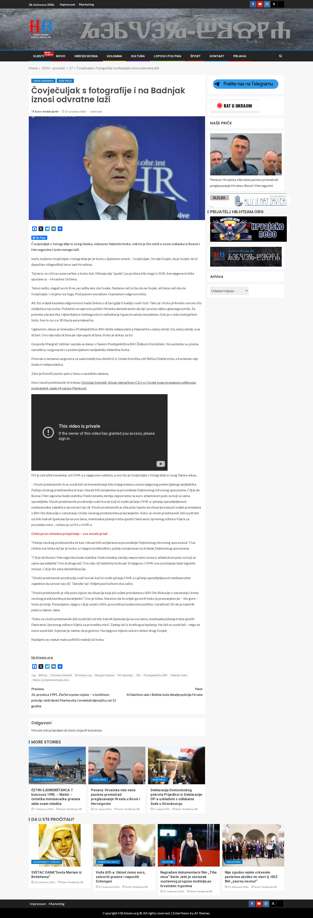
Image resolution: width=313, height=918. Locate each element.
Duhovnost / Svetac (46, 862)
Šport (195, 56)
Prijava (239, 56)
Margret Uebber (105, 675)
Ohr (138, 675)
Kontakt (217, 56)
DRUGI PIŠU (233, 862)
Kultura (138, 56)
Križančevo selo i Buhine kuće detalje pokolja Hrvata (164, 691)
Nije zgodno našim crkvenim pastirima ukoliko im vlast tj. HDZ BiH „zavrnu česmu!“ (251, 877)
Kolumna (114, 56)
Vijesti (40, 56)
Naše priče (65, 81)
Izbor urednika (43, 81)
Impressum (67, 4)
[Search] (280, 56)
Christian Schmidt (61, 675)
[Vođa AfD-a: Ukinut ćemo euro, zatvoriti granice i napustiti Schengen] (124, 845)
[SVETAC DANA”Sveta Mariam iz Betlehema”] (60, 845)
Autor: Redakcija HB (47, 111)
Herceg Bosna (86, 56)
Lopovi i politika (167, 56)
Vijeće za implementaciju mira (51, 680)
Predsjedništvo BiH (155, 675)
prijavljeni (56, 730)
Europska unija (108, 862)
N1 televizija (125, 675)
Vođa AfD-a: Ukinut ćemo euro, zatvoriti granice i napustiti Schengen (120, 877)
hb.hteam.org (83, 675)
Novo (60, 56)
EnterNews (181, 913)
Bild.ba (43, 675)
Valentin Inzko (179, 675)
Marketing (86, 4)
